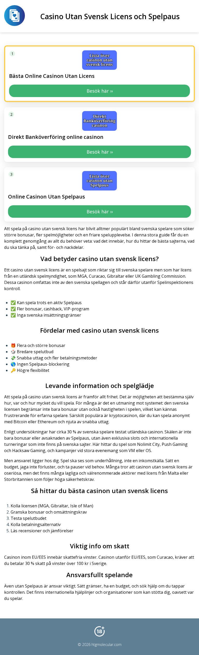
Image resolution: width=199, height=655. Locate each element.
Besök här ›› (100, 91)
